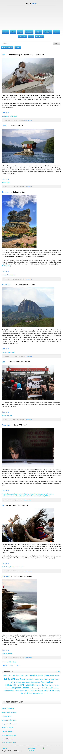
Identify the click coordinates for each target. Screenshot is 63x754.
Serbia (4, 182)
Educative (6, 284)
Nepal (28, 682)
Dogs (17, 679)
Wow (4, 126)
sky (22, 693)
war (42, 693)
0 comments (28, 186)
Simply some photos (20, 688)
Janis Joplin (15, 494)
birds (36, 690)
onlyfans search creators (9, 720)
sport (26, 693)
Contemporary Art (54, 675)
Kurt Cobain (40, 496)
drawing (40, 690)
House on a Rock (16, 126)
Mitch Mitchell (23, 496)
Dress (22, 679)
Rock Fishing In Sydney (23, 576)
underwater (36, 693)
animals (31, 690)
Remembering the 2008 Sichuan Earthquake (26, 55)
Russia (56, 685)
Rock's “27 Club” (20, 425)
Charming (6, 576)
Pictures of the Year (40, 685)
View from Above (9, 690)
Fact (3, 505)
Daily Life (10, 678)
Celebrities (33, 675)
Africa (5, 675)
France (46, 679)
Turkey (4, 415)
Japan (24, 682)
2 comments (28, 120)
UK (48, 688)
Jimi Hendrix (5, 496)
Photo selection (6, 494)
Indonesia (18, 682)
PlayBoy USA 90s (7, 716)
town (8, 352)
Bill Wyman (49, 494)
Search (56, 43)
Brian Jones (33, 494)
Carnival (22, 675)
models (46, 690)
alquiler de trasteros (8, 708)
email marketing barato (9, 735)
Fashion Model (30, 679)
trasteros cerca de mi (8, 731)
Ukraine (56, 688)
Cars (26, 675)
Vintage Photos (19, 690)
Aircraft (10, 675)
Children (40, 675)
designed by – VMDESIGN (32, 749)
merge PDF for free (7, 727)
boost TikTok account (8, 739)
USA (51, 688)
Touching (6, 192)
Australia (4, 653)
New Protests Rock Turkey (19, 362)
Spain (39, 688)
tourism (4, 352)
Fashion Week (39, 679)
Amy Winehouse (24, 494)
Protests (9, 415)
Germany (51, 679)
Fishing (10, 653)
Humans (57, 679)
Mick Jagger (41, 494)
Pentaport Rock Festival (18, 505)
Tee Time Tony (6, 266)
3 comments (28, 279)
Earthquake (5, 116)
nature (4, 275)
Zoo (26, 690)
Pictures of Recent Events (18, 685)
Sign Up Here (8, 47)
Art (14, 675)
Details (4, 113)
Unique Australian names (9, 724)
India (13, 682)
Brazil (17, 675)
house (8, 182)
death (15, 116)
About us (4, 748)
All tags (58, 671)
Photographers (47, 682)
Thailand (44, 688)
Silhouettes (8, 688)
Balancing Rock (19, 192)
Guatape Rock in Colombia (24, 284)
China (11, 116)
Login (17, 47)
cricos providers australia (9, 742)
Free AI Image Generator (9, 712)
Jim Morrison (32, 496)
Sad (3, 55)
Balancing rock (11, 275)
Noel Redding (14, 496)
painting (57, 690)
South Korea (5, 567)
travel (13, 352)
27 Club (47, 496)
